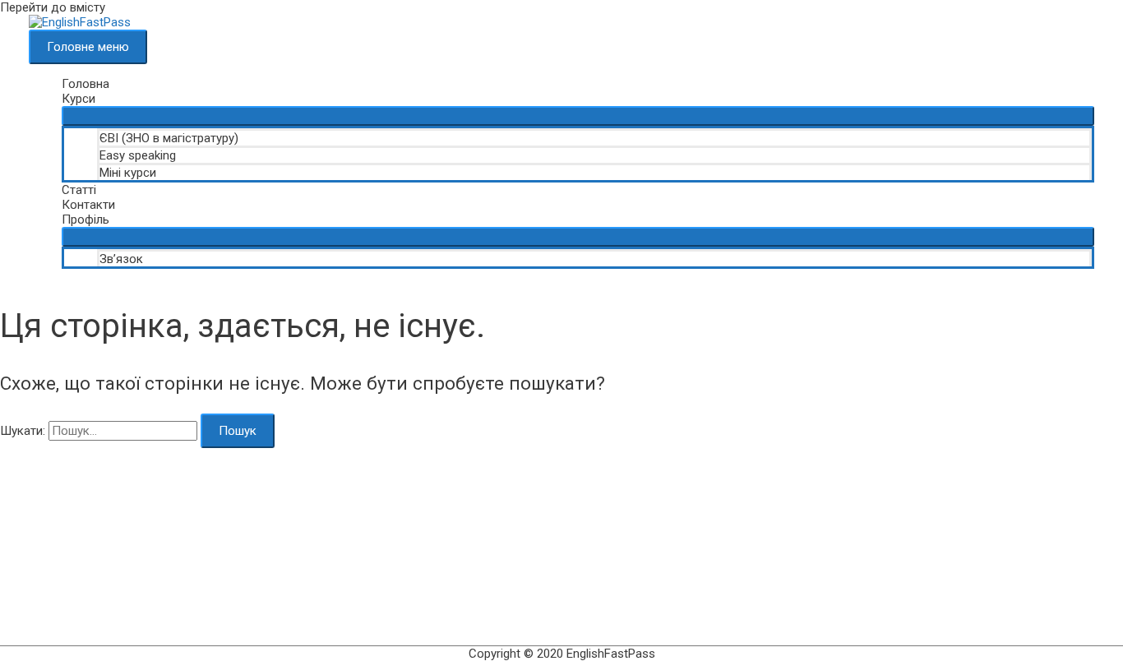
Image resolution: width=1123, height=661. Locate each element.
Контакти (88, 204)
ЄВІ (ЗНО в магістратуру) (168, 138)
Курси (78, 98)
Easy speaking (137, 155)
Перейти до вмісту (52, 7)
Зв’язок (121, 259)
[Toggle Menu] (578, 116)
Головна (85, 83)
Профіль (85, 219)
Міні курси (127, 172)
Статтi (79, 190)
